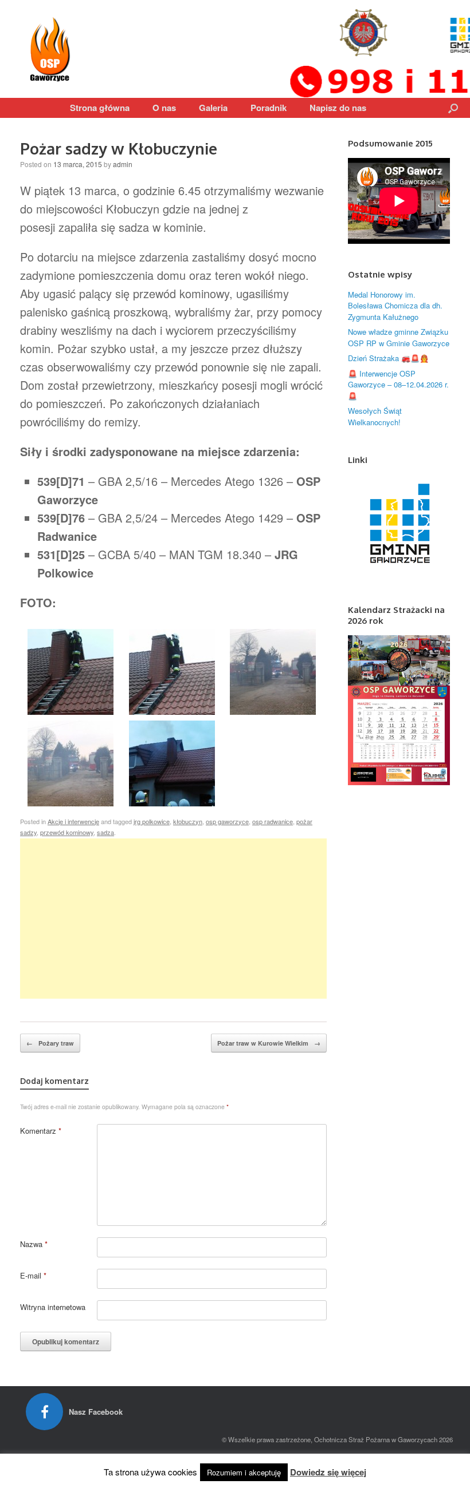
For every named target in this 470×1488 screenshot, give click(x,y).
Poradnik (268, 107)
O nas (164, 107)
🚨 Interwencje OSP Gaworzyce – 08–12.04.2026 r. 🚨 (398, 384)
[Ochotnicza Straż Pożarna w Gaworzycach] (51, 49)
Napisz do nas (338, 107)
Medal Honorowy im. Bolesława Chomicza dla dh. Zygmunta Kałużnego (395, 305)
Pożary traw (50, 1043)
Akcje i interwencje (73, 821)
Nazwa (34, 1243)
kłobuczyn (187, 821)
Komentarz (40, 1130)
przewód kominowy (66, 832)
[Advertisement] (173, 918)
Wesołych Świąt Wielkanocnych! (375, 416)
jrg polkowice (152, 821)
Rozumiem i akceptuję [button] (244, 1472)
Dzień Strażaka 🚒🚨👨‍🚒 (388, 358)
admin (122, 164)
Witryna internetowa (52, 1306)
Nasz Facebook (97, 1411)
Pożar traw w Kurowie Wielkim (268, 1043)
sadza (105, 832)
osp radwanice (272, 821)
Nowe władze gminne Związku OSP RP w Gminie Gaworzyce (398, 337)
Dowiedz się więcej (328, 1472)
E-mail (33, 1275)
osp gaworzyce (227, 821)
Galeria (213, 107)
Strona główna (100, 107)
